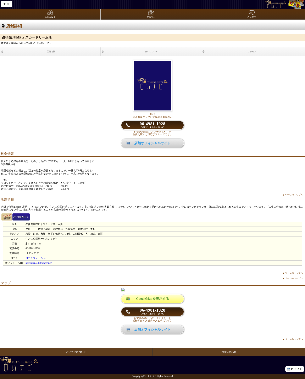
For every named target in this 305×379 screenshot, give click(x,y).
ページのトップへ (292, 194)
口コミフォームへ (35, 258)
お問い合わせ (228, 352)
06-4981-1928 (152, 125)
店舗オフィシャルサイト (152, 143)
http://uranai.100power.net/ (39, 262)
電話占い (151, 17)
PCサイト (296, 369)
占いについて (151, 51)
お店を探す (50, 17)
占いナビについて (76, 352)
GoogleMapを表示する (152, 298)
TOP (7, 4)
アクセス (252, 51)
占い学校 (252, 17)
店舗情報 (51, 51)
